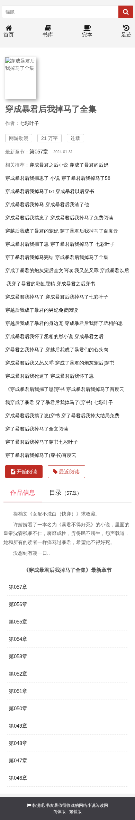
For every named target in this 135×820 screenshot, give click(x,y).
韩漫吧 (38, 805)
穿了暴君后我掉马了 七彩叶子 (82, 244)
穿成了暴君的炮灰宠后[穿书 (85, 363)
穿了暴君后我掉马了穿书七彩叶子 (41, 442)
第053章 (18, 656)
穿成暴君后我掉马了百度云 (95, 389)
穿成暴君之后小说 (48, 165)
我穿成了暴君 (19, 402)
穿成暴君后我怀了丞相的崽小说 (39, 336)
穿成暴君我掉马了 (24, 297)
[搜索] (125, 12)
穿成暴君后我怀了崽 (72, 376)
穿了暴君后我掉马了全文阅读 (36, 429)
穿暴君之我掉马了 (24, 349)
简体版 (59, 811)
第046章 (18, 778)
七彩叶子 (29, 123)
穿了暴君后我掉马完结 (29, 257)
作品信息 (22, 492)
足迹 (126, 34)
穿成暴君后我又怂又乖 (29, 363)
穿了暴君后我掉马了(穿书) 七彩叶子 (74, 402)
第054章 (18, 639)
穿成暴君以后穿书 (74, 191)
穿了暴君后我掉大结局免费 (90, 415)
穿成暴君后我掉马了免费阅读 (81, 217)
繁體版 (75, 811)
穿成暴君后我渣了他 (67, 204)
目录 (65, 492)
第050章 (18, 708)
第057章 (38, 151)
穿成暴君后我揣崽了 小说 (32, 178)
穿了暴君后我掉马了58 (85, 178)
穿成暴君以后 (114, 270)
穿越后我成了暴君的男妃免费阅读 (41, 310)
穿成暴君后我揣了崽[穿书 (32, 415)
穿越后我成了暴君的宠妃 (31, 231)
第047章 (18, 760)
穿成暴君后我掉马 (24, 204)
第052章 (18, 674)
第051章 (18, 691)
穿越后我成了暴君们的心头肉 (76, 349)
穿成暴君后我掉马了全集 (81, 257)
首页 (8, 34)
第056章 (18, 604)
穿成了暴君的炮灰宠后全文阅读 (39, 270)
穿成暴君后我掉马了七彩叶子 (76, 297)
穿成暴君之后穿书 (75, 283)
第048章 (18, 743)
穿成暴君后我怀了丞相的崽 (94, 323)
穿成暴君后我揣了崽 (27, 244)
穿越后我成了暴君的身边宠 (34, 323)
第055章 (18, 622)
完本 (87, 34)
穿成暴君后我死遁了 (27, 376)
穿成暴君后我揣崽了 (27, 217)
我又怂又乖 (86, 270)
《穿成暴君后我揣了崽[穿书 (35, 389)
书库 (48, 34)
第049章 (18, 726)
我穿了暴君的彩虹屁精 (31, 283)
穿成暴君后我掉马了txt (29, 191)
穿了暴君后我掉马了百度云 (89, 231)
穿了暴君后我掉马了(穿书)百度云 (40, 455)
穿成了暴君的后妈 (89, 165)
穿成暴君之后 (89, 336)
